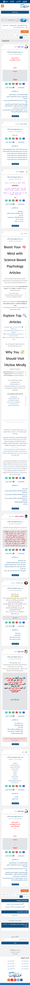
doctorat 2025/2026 (15, 767)
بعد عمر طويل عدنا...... (18, 723)
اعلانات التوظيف (8, 445)
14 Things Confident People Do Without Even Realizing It (13, 331)
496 (10, 35)
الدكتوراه (15, 763)
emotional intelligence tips (13, 398)
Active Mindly (7, 283)
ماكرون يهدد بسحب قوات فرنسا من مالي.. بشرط (15, 570)
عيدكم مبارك (18, 633)
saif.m (25, 234)
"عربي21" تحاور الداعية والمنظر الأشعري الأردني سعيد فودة (15, 101)
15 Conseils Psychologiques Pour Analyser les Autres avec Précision (14, 335)
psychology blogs (15, 382)
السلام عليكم (18, 635)
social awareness (22, 386)
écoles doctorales (15, 765)
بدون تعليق (20, 211)
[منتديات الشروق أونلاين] (24, 8)
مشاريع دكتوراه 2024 (22, 432)
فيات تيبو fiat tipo (22, 560)
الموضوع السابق (18, 920)
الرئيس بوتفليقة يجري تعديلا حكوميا (15, 213)
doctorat (15, 771)
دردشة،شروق (15, 915)
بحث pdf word (15, 783)
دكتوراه (15, 773)
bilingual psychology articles (13, 405)
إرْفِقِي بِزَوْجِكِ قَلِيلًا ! (18, 725)
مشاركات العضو (9, 87)
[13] (15, 197)
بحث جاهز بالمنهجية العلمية (15, 781)
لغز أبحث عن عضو (19, 219)
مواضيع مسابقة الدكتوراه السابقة (15, 442)
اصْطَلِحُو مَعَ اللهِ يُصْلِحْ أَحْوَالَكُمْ (21, 502)
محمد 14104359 (20, 583)
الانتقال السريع (15, 937)
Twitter (8, 904)
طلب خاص (21, 215)
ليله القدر (25, 504)
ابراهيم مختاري (23, 124)
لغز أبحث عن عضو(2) (19, 221)
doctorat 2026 (15, 769)
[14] (17, 185)
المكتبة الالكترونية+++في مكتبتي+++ (15, 217)
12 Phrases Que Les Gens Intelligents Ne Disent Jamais (14, 338)
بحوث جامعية (16, 445)
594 (27, 37)
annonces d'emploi (16, 475)
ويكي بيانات (24, 489)
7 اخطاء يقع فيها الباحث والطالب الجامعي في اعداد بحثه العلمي (16, 491)
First (17, 35)
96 (12, 35)
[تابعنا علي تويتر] (18, 980)
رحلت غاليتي (23, 568)
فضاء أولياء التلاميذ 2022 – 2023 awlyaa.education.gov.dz (15, 149)
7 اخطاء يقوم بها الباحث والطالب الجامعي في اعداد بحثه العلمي (15, 495)
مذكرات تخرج (23, 439)
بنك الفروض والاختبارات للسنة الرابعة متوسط (17, 153)
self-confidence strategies (13, 400)
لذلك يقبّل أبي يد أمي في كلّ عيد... (19, 108)
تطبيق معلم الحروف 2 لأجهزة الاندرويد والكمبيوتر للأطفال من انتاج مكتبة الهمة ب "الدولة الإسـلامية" (16, 105)
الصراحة (16, 797)
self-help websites (14, 384)
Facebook (7, 907)
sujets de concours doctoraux (14, 469)
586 (4, 35)
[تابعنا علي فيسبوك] (21, 980)
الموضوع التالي (11, 920)
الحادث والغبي (15, 799)
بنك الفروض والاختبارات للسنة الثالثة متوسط (17, 155)
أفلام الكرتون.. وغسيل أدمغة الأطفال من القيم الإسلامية (17, 97)
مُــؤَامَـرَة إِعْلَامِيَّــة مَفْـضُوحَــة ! (17, 733)
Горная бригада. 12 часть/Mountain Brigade (18, 94)
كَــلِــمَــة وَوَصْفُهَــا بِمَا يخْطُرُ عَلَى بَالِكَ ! (15, 729)
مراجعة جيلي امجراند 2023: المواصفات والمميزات (15, 564)
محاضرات (15, 775)
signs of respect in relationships (13, 402)
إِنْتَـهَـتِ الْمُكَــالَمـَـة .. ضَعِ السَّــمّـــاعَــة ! (15, 731)
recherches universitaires (20, 473)
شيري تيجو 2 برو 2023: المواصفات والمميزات (16, 562)
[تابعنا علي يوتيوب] (12, 980)
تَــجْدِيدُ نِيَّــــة (20, 727)
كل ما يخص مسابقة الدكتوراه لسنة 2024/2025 (15, 430)
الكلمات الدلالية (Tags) (22, 912)
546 (7, 35)
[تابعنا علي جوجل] (15, 980)
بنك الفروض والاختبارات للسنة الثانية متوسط (17, 157)
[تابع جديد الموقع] (9, 980)
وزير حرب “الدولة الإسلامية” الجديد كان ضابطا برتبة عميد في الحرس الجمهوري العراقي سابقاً (15, 111)
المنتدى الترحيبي (13, 25)
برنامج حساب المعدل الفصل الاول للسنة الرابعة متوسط (15, 151)
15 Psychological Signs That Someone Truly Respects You (13, 328)
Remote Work (15, 777)
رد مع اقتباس (15, 116)
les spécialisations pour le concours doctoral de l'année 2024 (16, 454)
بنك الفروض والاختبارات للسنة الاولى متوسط (17, 159)
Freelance (15, 779)
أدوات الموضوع (6, 41)
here (24, 344)
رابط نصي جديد (24, 961)
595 (24, 37)
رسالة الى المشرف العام (15, 637)
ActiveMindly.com (9, 388)
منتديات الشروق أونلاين (22, 25)
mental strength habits (13, 404)
